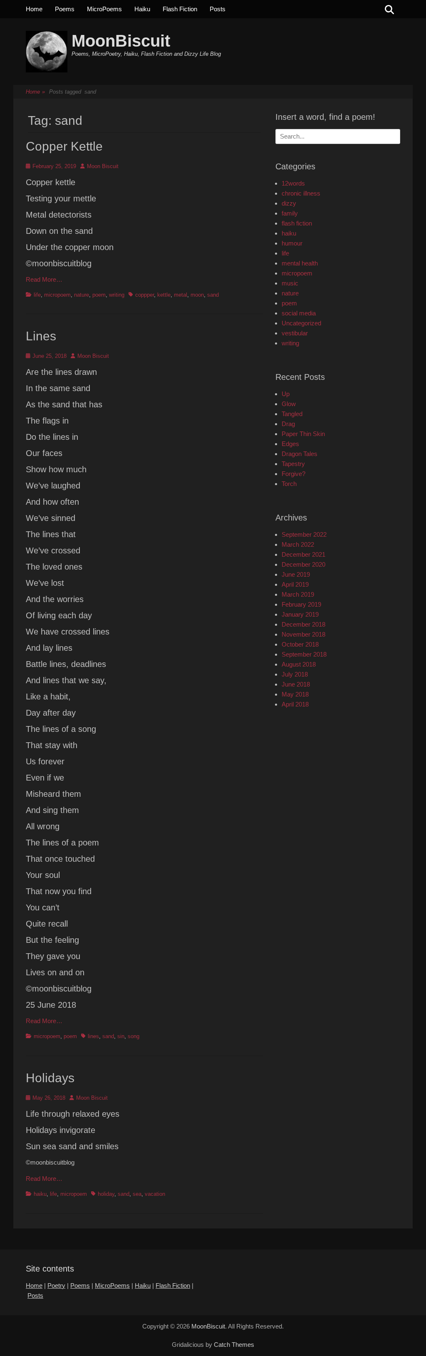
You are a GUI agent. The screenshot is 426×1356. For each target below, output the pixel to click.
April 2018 (295, 704)
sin (120, 1036)
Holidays (50, 1078)
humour (292, 243)
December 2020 (303, 564)
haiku (40, 1194)
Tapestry (293, 463)
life (37, 295)
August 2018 (299, 664)
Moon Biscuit (103, 166)
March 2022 (298, 544)
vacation (155, 1194)
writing (116, 295)
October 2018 (300, 644)
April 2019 (295, 584)
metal (180, 295)
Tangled (292, 413)
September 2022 (304, 534)
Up (286, 393)
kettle (164, 295)
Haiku (142, 8)
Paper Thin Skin (303, 433)
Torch (289, 483)
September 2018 (304, 654)
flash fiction (297, 223)
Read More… (44, 279)
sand (213, 295)
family (290, 213)
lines (93, 1036)
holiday (106, 1194)
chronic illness (301, 193)
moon (197, 295)
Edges (290, 443)
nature (81, 295)
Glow (289, 403)
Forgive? (293, 473)
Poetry (56, 1285)
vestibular (295, 333)
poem (99, 295)
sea (137, 1194)
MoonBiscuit (121, 41)
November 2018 (303, 634)
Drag (288, 423)
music (290, 283)
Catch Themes (234, 1344)
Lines (41, 336)
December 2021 (303, 554)
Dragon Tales (299, 453)
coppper (144, 295)
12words (293, 183)
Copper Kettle (64, 146)
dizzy (289, 203)
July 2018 (295, 674)
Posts (217, 8)
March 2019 (298, 594)
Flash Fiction (180, 8)
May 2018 (295, 694)
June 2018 (296, 684)
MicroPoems (104, 8)
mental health (300, 263)
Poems (64, 8)
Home (34, 8)
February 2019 (301, 604)
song (133, 1036)
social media (299, 313)
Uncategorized (301, 323)
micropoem (57, 295)
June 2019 (296, 574)
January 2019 (300, 614)
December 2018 (303, 624)
